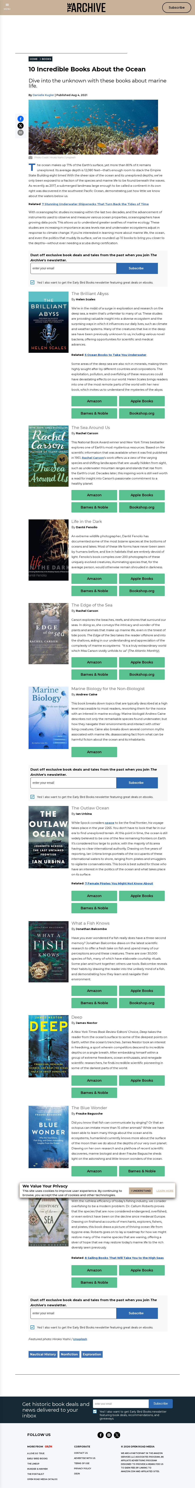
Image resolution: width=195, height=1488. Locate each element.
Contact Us (81, 1453)
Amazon (94, 401)
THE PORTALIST (35, 1474)
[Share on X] (21, 126)
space (109, 823)
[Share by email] (21, 133)
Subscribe (177, 7)
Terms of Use (81, 1463)
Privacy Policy (82, 1468)
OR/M (77, 1474)
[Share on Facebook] (21, 119)
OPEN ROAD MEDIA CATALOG (42, 1479)
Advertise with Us (84, 1458)
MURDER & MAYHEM (37, 1469)
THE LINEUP (33, 1464)
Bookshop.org (141, 413)
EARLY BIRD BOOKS (37, 1458)
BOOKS (46, 59)
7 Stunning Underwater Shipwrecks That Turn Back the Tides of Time (95, 204)
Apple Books (142, 401)
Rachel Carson (93, 458)
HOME (34, 59)
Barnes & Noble (94, 413)
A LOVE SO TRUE (35, 1453)
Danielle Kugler (43, 95)
